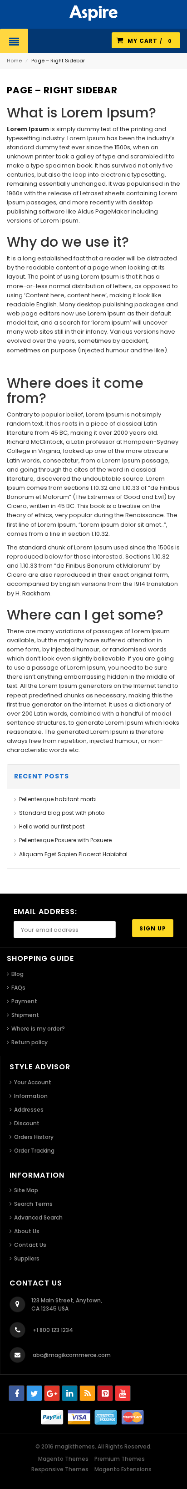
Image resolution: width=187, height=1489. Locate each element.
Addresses (29, 1109)
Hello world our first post (51, 826)
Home (14, 60)
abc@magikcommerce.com (72, 1355)
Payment (24, 1001)
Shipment (25, 1015)
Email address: (45, 911)
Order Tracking (34, 1150)
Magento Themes (63, 1459)
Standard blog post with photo (61, 813)
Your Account (32, 1082)
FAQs (18, 987)
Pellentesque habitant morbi (58, 799)
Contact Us (30, 1245)
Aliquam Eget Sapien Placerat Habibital (73, 854)
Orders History (34, 1137)
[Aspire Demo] (93, 12)
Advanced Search (38, 1217)
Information (31, 1096)
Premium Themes (119, 1459)
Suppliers (26, 1258)
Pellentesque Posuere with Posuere (65, 840)
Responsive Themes (60, 1469)
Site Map (26, 1190)
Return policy (29, 1042)
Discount (26, 1123)
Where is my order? (38, 1028)
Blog (17, 974)
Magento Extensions (123, 1469)
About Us (26, 1231)
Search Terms (33, 1204)
